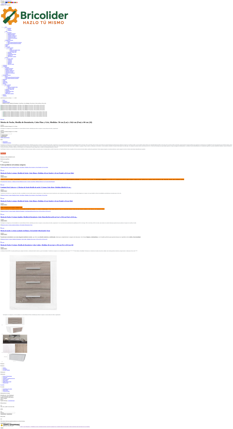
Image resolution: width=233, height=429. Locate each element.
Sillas (6, 31)
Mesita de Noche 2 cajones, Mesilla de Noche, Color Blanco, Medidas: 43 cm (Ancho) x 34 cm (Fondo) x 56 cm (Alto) (36, 201)
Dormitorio (8, 32)
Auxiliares (8, 28)
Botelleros (7, 44)
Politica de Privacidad (7, 381)
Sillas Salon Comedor (12, 56)
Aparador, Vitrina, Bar (12, 52)
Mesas (10, 48)
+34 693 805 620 (8, 1)
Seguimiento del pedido (7, 388)
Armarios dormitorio (12, 33)
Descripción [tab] (5, 141)
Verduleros (10, 59)
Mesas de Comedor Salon (15, 50)
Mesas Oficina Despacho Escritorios (15, 42)
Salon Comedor (9, 47)
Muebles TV (10, 55)
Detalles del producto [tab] (7, 142)
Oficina (7, 41)
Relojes (6, 57)
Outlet (6, 45)
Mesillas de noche (11, 34)
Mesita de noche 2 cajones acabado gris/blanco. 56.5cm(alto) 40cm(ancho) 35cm (25, 230)
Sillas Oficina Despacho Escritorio (14, 43)
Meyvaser (2, 119)
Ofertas (4, 367)
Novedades (5, 368)
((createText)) (9, 414)
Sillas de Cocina (11, 64)
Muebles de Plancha (9, 40)
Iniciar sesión (5, 390)
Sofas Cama (7, 46)
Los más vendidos (6, 370)
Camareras (10, 60)
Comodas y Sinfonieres (12, 35)
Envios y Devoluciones (7, 376)
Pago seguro (5, 380)
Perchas (9, 29)
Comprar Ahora (3, 136)
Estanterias (10, 53)
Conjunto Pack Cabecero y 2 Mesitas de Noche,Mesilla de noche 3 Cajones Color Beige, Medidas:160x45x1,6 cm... (35, 187)
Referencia (2, 157)
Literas (9, 39)
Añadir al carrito (4, 135)
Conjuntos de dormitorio (12, 38)
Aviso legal (5, 377)
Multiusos (10, 63)
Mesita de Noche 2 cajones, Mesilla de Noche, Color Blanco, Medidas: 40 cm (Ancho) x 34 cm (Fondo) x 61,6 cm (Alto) (37, 173)
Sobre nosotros (6, 379)
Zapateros (10, 30)
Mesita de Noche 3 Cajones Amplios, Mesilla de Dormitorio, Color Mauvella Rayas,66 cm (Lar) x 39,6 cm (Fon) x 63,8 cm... (38, 217)
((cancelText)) (3, 414)
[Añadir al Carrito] (0, 197)
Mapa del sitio (5, 382)
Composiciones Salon (12, 54)
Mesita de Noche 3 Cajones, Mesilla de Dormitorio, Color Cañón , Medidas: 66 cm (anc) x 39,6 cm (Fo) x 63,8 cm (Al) (36, 245)
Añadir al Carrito (4, 176)
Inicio (5, 27)
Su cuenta (2, 384)
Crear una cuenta (6, 391)
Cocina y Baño (9, 58)
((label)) (2, 412)
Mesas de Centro (13, 51)
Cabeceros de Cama (11, 36)
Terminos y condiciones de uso (9, 378)
